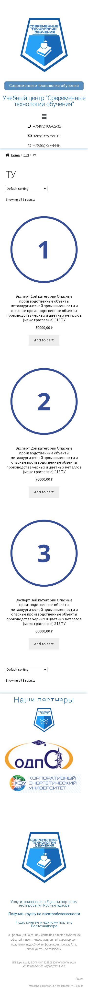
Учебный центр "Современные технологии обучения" (44, 101)
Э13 (26, 155)
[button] (44, 116)
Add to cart (44, 340)
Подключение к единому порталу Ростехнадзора (44, 924)
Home (15, 155)
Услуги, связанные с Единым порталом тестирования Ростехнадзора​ (44, 904)
